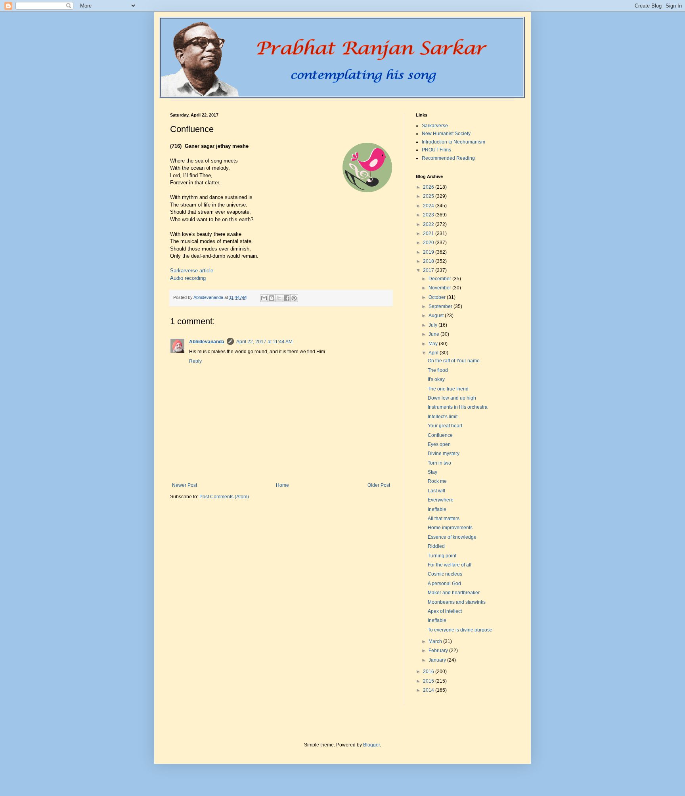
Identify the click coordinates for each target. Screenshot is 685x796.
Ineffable (437, 509)
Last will (436, 491)
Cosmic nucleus (445, 574)
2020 (429, 242)
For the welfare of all (449, 565)
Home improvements (450, 527)
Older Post (378, 485)
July (433, 325)
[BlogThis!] (272, 298)
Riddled (436, 546)
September (441, 306)
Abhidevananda (206, 341)
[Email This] (264, 298)
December (440, 278)
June (434, 334)
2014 (429, 690)
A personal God (444, 583)
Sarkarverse (435, 125)
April (434, 353)
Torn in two (439, 463)
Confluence (440, 435)
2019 (429, 252)
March (436, 641)
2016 (429, 671)
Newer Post (184, 485)
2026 (429, 187)
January (438, 660)
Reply (195, 361)
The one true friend (448, 389)
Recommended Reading (448, 158)
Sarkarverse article (191, 271)
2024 (429, 206)
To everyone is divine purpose (460, 630)
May (434, 343)
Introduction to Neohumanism (453, 142)
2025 (429, 196)
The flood (438, 370)
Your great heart (445, 426)
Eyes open (439, 444)
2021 (429, 233)
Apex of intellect (445, 611)
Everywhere (440, 500)
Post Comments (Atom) (224, 496)
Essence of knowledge (452, 537)
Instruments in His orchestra (458, 407)
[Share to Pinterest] (294, 298)
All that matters (443, 518)
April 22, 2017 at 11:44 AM (264, 341)
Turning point (442, 556)
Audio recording (188, 278)
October (438, 297)
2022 (429, 224)
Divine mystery (443, 453)
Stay (432, 472)
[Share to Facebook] (287, 298)
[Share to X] (279, 298)
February (439, 650)
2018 (429, 261)
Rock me (437, 481)
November (440, 288)
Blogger (371, 745)
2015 (429, 681)
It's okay (436, 379)
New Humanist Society (446, 133)
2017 (429, 270)
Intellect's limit (442, 416)
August (437, 315)
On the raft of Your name (454, 361)
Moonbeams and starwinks (457, 602)
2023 (429, 215)
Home (282, 485)
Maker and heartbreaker (454, 592)
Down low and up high (452, 398)
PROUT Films (436, 150)
